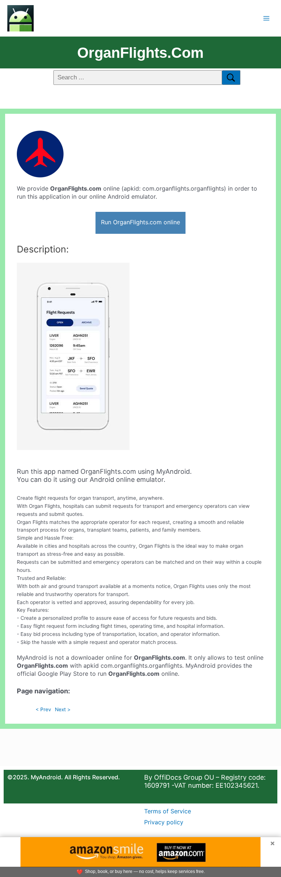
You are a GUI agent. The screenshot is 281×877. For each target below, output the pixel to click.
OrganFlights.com (140, 53)
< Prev (43, 709)
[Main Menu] (266, 18)
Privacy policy (163, 822)
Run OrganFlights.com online (140, 222)
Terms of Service (167, 811)
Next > (63, 709)
